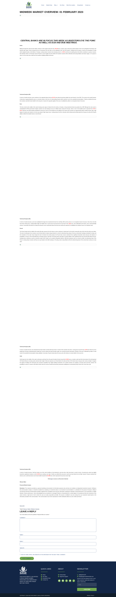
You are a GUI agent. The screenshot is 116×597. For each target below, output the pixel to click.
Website (22, 548)
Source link (22, 505)
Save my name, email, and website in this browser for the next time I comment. (43, 554)
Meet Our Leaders (71, 5)
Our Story (62, 5)
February (25, 509)
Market (29, 509)
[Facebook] (63, 580)
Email (21, 541)
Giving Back (80, 5)
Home (42, 5)
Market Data (49, 5)
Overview (37, 509)
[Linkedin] (59, 580)
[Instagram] (66, 580)
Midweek (33, 509)
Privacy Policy (90, 595)
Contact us (87, 5)
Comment (23, 517)
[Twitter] (70, 580)
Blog (55, 5)
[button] (56, 5)
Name (21, 534)
